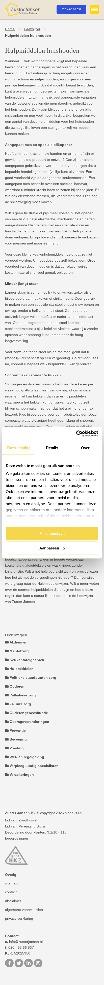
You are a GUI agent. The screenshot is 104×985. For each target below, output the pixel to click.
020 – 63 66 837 (71, 9)
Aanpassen (49, 548)
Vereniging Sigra (32, 826)
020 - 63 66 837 (19, 947)
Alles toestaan (52, 533)
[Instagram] (38, 964)
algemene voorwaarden (24, 910)
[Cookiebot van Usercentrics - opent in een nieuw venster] (76, 433)
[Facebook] (9, 964)
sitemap (11, 883)
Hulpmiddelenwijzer (52, 583)
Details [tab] (52, 447)
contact (11, 892)
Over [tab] (85, 447)
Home (10, 29)
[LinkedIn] (28, 964)
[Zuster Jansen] (22, 10)
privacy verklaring (19, 918)
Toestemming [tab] (19, 447)
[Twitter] (19, 964)
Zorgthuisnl (28, 820)
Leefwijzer (32, 29)
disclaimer (13, 901)
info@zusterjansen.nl (24, 942)
